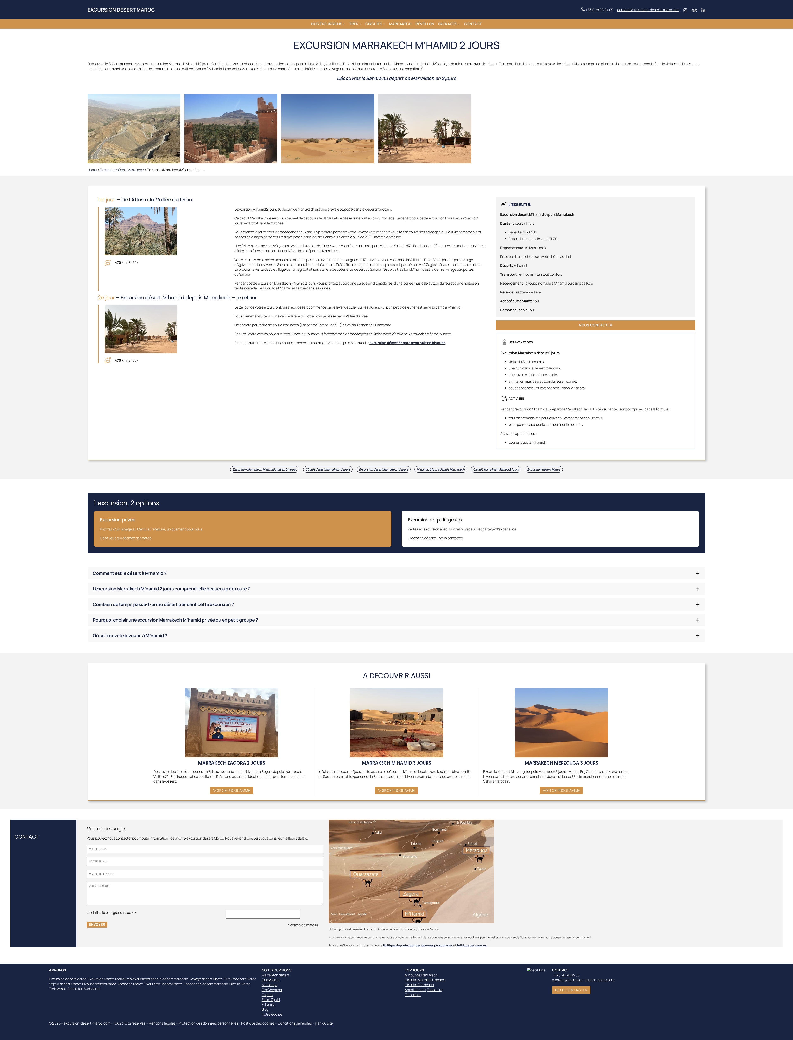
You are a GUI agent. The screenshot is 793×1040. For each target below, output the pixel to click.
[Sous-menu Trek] (360, 24)
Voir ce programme (231, 790)
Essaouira (434, 989)
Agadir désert (415, 989)
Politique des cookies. (472, 945)
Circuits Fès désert (419, 984)
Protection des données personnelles (208, 1023)
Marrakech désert (275, 975)
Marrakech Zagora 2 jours (231, 763)
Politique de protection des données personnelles (418, 945)
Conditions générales (295, 1023)
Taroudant (413, 994)
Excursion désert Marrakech (122, 169)
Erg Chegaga (272, 989)
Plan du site (324, 1023)
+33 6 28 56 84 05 (599, 9)
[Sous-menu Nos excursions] (344, 24)
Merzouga (269, 984)
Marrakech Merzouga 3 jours (561, 763)
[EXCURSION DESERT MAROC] (537, 970)
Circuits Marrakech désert (425, 979)
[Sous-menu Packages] (459, 24)
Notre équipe (272, 1014)
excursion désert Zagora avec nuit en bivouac (407, 342)
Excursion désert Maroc (121, 9)
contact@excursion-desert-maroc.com (648, 9)
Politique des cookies (258, 1023)
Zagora (267, 994)
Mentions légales (162, 1023)
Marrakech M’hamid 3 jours (396, 763)
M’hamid (268, 1004)
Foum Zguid (271, 999)
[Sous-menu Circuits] (384, 24)
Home (92, 169)
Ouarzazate (271, 979)
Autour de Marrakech (421, 975)
